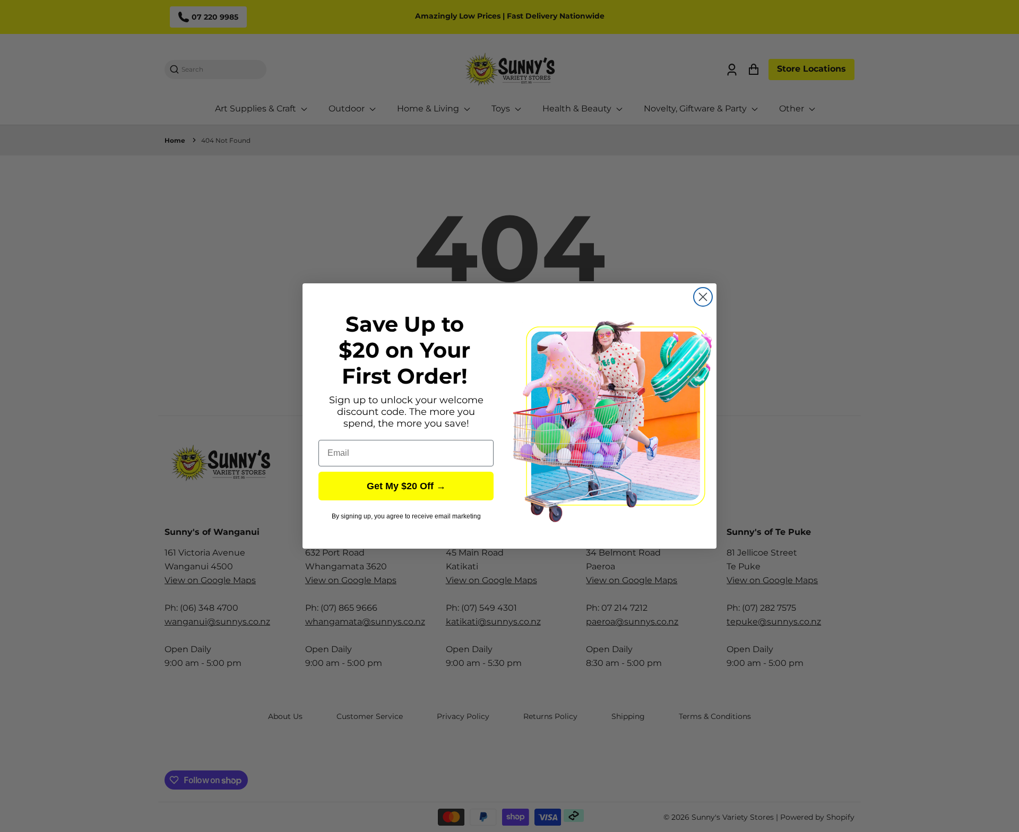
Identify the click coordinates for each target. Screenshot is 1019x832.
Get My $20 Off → (406, 486)
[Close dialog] (703, 297)
